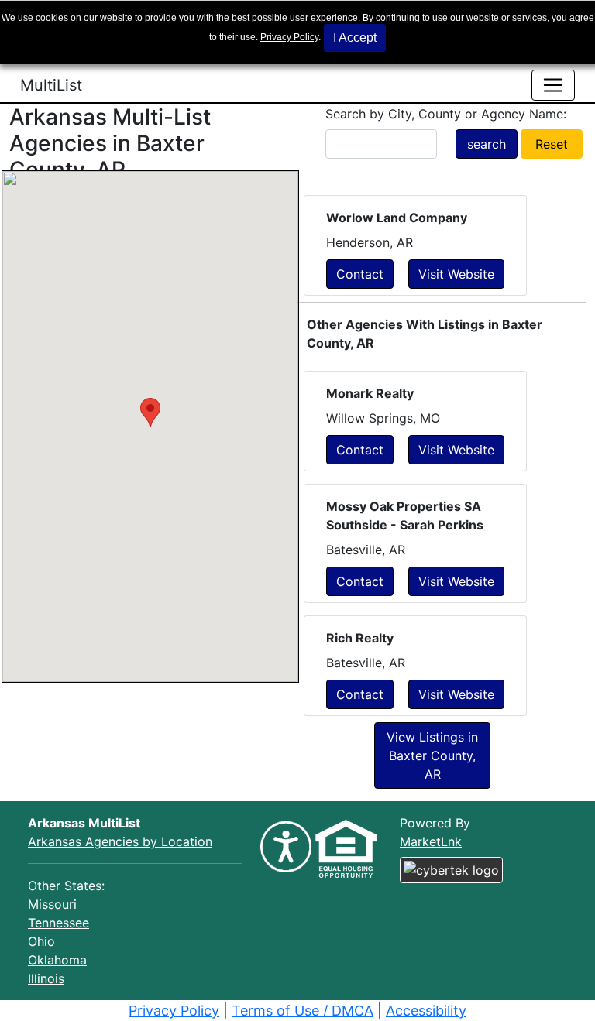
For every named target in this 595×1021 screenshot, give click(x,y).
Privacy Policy (289, 37)
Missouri (52, 904)
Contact (359, 274)
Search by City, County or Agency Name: (445, 114)
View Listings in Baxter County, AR (432, 755)
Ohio (41, 941)
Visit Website (456, 274)
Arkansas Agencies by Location (120, 841)
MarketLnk (431, 841)
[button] (150, 412)
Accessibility (426, 1010)
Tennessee (58, 922)
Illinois (46, 978)
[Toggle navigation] (553, 85)
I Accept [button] (355, 37)
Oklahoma (57, 960)
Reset (551, 144)
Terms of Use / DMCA (302, 1010)
